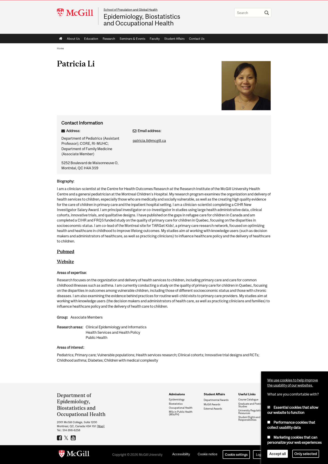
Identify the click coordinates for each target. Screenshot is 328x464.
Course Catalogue (248, 399)
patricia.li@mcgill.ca (149, 141)
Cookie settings (236, 454)
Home (61, 38)
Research (109, 38)
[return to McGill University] (74, 454)
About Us (73, 38)
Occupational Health (181, 407)
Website (65, 261)
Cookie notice (207, 454)
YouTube (74, 437)
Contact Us (196, 38)
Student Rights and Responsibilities (249, 418)
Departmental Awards (216, 399)
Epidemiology (177, 399)
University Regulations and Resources (253, 411)
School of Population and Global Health (131, 9)
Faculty (155, 38)
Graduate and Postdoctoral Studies (253, 405)
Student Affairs (174, 38)
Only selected (305, 454)
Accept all (277, 454)
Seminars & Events (132, 38)
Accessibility (181, 454)
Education (91, 38)
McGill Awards (212, 404)
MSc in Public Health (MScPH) (181, 413)
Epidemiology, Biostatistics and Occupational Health (142, 20)
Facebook (60, 437)
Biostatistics (176, 403)
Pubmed (65, 251)
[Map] (101, 426)
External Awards (213, 408)
